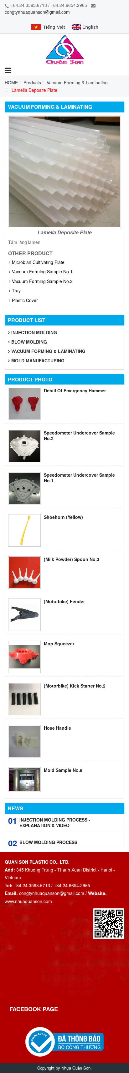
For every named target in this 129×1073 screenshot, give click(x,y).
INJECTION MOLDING (34, 332)
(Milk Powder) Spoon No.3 (71, 559)
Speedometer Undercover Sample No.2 (79, 435)
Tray (16, 290)
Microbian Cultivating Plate (38, 262)
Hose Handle (57, 728)
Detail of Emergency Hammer (75, 390)
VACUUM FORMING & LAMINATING (50, 106)
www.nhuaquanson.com (28, 901)
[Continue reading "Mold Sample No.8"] (26, 779)
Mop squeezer (59, 643)
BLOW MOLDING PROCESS (48, 842)
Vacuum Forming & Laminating (77, 82)
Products (32, 82)
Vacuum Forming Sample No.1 (42, 271)
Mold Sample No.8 (63, 770)
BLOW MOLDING (29, 342)
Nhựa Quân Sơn (75, 1068)
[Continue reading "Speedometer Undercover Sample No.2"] (26, 446)
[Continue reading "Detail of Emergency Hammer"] (26, 404)
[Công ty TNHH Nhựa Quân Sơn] (64, 49)
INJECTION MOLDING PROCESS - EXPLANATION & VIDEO (54, 822)
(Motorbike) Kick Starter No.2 (75, 686)
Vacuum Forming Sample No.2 (42, 281)
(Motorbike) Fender (64, 601)
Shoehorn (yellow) (63, 517)
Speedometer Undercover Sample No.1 (79, 478)
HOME (11, 82)
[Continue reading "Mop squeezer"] (26, 657)
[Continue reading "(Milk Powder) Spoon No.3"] (26, 572)
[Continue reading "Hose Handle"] (26, 741)
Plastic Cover (25, 300)
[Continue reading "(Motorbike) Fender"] (26, 615)
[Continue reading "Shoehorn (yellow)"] (26, 530)
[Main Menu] (8, 70)
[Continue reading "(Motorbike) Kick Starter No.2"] (26, 699)
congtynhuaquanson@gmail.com (37, 12)
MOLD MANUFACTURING (37, 360)
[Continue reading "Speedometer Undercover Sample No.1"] (26, 488)
